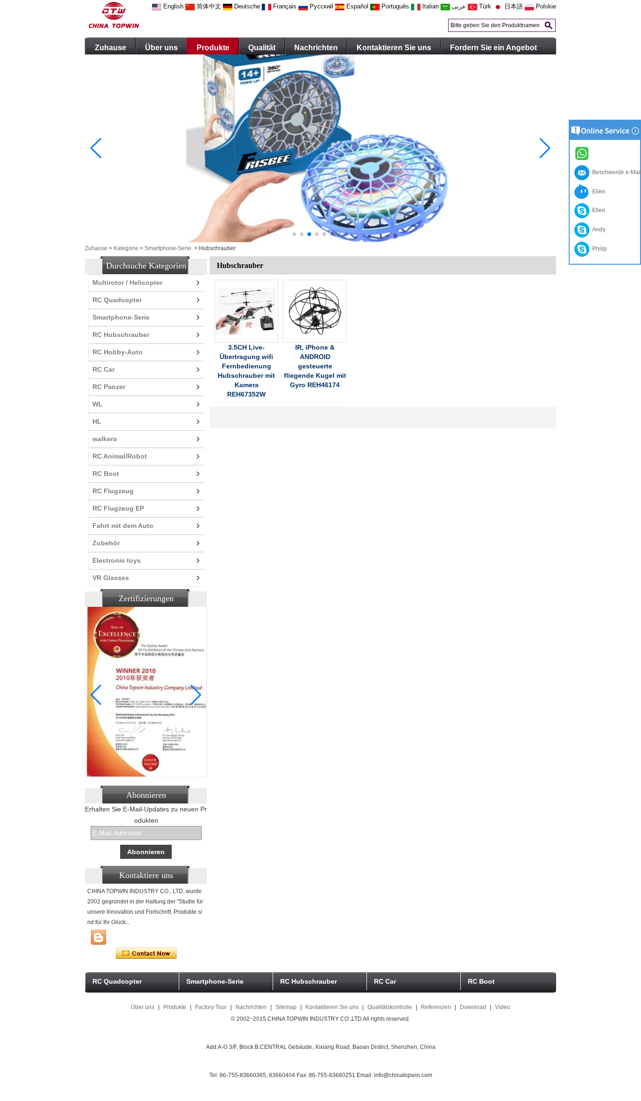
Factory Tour (211, 1007)
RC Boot (105, 473)
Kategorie (126, 248)
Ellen (597, 191)
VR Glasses (110, 577)
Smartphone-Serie (168, 248)
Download (473, 1007)
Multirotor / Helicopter (127, 282)
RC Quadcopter (117, 300)
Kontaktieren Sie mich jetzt (146, 954)
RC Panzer (108, 386)
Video (502, 1007)
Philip (598, 248)
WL (97, 404)
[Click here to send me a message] (583, 153)
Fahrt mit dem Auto (122, 525)
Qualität (261, 48)
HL (96, 421)
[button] (294, 234)
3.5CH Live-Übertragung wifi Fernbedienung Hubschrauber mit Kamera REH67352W (246, 371)
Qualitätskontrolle (389, 1007)
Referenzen (436, 1007)
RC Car (103, 369)
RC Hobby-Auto (117, 352)
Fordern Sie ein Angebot (493, 48)
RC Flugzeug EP (118, 508)
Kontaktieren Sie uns (394, 48)
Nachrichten (316, 48)
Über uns (161, 48)
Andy (597, 229)
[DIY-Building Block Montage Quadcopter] (320, 240)
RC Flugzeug (113, 491)
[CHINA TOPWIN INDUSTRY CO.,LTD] (114, 26)
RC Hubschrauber (120, 334)
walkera (104, 439)
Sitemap (286, 1007)
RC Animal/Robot (119, 456)
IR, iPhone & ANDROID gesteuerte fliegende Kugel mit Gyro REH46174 (315, 366)
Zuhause (110, 48)
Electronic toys (116, 560)
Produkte (213, 48)
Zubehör (106, 543)
